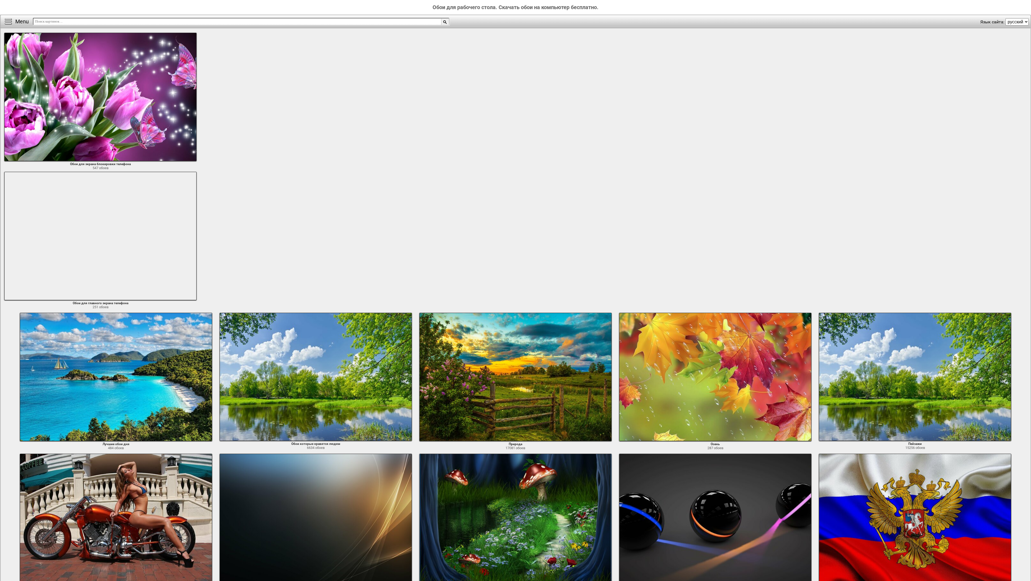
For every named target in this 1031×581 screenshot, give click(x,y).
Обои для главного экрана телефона (100, 303)
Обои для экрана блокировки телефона (100, 164)
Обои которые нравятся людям (315, 444)
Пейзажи (915, 444)
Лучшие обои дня (116, 444)
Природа (515, 444)
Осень (715, 444)
